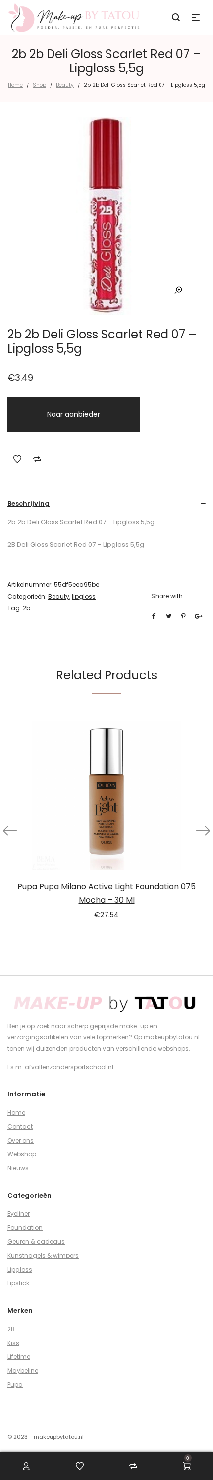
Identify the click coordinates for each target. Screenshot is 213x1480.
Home (15, 85)
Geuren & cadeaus (36, 1241)
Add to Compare (37, 459)
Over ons (20, 1140)
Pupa (15, 1384)
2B (11, 1329)
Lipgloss (19, 1269)
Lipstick (18, 1283)
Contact (20, 1126)
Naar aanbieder (73, 414)
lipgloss (84, 596)
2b (26, 608)
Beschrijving (28, 503)
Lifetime (18, 1356)
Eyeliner (18, 1214)
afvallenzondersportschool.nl (69, 1067)
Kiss (13, 1343)
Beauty (65, 85)
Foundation (25, 1227)
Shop (39, 85)
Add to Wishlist (17, 459)
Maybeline (22, 1370)
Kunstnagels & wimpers (43, 1255)
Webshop (21, 1154)
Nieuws (18, 1168)
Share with (167, 596)
